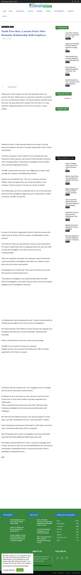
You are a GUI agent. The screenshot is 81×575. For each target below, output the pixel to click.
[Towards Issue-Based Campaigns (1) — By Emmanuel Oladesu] (32, 531)
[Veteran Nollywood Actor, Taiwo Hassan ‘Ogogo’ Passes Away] (5, 522)
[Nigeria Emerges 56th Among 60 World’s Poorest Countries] (59, 191)
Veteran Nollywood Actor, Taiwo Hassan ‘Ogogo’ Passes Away (17, 521)
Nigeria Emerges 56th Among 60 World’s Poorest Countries (71, 191)
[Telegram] (8, 43)
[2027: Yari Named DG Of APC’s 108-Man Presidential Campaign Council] (32, 539)
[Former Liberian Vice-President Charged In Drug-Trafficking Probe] (59, 58)
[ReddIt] (23, 43)
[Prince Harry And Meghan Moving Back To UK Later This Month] (59, 69)
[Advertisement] (27, 128)
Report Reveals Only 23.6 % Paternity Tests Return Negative (72, 82)
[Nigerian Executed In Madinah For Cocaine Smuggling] (59, 227)
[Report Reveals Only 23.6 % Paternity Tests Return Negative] (59, 82)
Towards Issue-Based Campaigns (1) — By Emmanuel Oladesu (43, 531)
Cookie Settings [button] (9, 570)
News (11, 27)
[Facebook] (72, 1)
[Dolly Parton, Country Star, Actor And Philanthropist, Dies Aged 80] (59, 213)
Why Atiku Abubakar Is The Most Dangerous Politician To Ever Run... (72, 238)
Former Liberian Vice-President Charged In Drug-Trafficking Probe (72, 58)
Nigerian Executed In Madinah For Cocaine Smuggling (71, 227)
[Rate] (67, 132)
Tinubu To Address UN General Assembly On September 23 (16, 529)
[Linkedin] (28, 43)
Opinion (68, 38)
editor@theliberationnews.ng (41, 565)
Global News (5, 27)
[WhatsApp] (3, 43)
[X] (78, 1)
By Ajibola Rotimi (12, 87)
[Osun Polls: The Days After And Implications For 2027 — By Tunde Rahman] (59, 35)
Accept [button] (20, 570)
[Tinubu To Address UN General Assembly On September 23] (5, 529)
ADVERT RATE (62, 109)
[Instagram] (75, 1)
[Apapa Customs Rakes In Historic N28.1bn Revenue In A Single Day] (59, 46)
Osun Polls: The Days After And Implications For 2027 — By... (72, 35)
